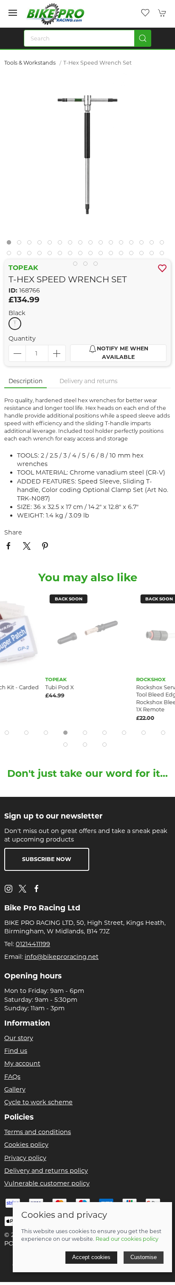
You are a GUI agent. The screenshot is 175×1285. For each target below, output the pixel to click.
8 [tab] (82, 244)
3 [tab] (31, 244)
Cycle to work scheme (38, 1102)
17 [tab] (11, 255)
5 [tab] (52, 244)
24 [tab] (82, 255)
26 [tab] (103, 255)
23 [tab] (72, 255)
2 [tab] (21, 244)
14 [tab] (143, 244)
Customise (143, 1257)
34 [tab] (87, 266)
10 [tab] (103, 244)
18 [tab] (21, 255)
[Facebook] (36, 888)
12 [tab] (123, 244)
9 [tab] (92, 244)
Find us (15, 1051)
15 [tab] (154, 244)
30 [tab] (143, 255)
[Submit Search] (142, 38)
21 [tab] (52, 255)
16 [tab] (164, 244)
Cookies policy (26, 1145)
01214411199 (33, 944)
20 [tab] (41, 255)
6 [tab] (62, 244)
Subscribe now (46, 859)
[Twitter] (22, 888)
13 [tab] (133, 244)
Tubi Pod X (59, 687)
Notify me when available (122, 353)
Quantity (22, 338)
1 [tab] (11, 244)
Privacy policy (25, 1158)
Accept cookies (91, 1257)
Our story (18, 1038)
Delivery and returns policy (46, 1170)
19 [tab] (31, 255)
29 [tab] (133, 255)
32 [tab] (164, 255)
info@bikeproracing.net (62, 957)
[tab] (7, 733)
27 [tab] (113, 255)
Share (13, 532)
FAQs (12, 1076)
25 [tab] (92, 255)
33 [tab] (77, 266)
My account (22, 1063)
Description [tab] (25, 381)
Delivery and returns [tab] (88, 381)
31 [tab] (154, 255)
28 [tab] (123, 255)
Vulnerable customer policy (47, 1183)
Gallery (14, 1089)
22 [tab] (62, 255)
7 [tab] (72, 244)
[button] (12, 12)
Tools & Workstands (30, 63)
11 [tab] (113, 244)
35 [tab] (97, 266)
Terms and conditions (37, 1132)
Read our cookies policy (127, 1239)
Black (16, 313)
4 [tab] (41, 244)
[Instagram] (8, 888)
